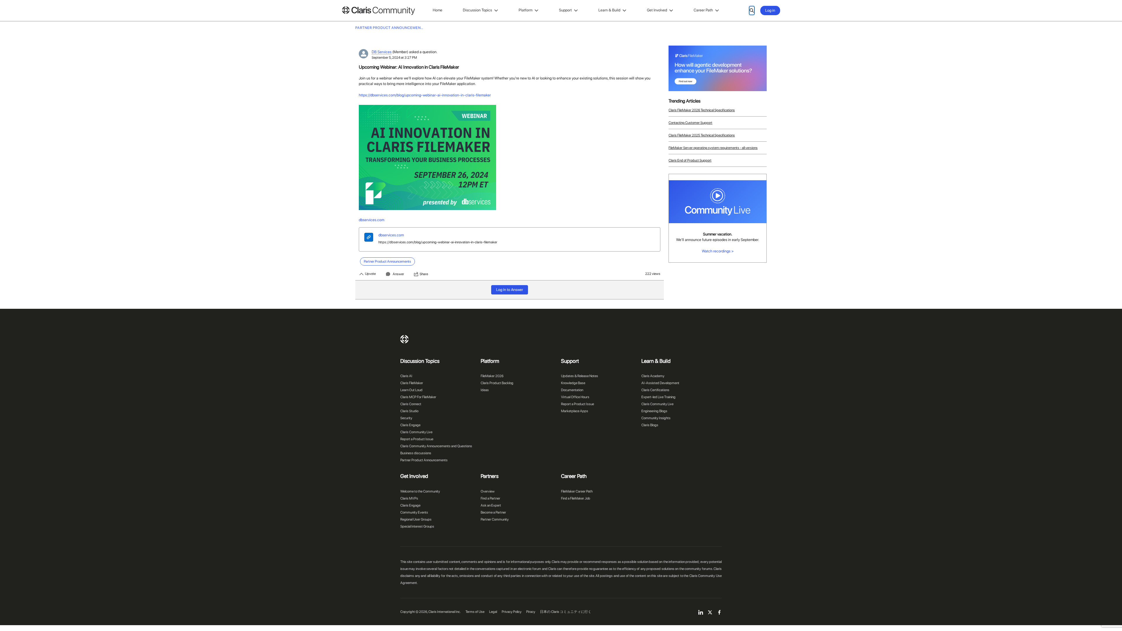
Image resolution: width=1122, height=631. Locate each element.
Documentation (572, 390)
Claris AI (406, 376)
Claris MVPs (409, 498)
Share (424, 274)
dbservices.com (391, 235)
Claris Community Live (416, 432)
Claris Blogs (649, 425)
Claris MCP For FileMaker (418, 397)
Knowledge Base (573, 383)
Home (437, 10)
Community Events (414, 512)
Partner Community (495, 519)
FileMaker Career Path (577, 491)
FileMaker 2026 (492, 376)
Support (565, 10)
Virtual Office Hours (575, 397)
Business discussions (415, 453)
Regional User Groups (416, 519)
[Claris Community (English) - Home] (378, 10)
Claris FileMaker (411, 383)
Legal (493, 611)
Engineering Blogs (654, 411)
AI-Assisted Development (660, 383)
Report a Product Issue (416, 439)
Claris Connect (410, 404)
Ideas (485, 390)
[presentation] (369, 238)
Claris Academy (652, 376)
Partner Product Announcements (424, 460)
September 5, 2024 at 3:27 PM (394, 58)
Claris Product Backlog (497, 383)
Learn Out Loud (411, 390)
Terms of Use (474, 611)
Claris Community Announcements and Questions (436, 446)
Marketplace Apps (574, 411)
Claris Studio (409, 411)
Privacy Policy (512, 611)
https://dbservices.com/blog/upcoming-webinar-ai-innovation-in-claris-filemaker (437, 242)
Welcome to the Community (420, 491)
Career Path (703, 10)
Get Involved (657, 10)
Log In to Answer (509, 289)
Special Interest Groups (417, 526)
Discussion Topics (477, 10)
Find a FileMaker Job (575, 498)
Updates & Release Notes (579, 376)
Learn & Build (609, 10)
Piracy (530, 611)
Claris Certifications (655, 390)
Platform (525, 10)
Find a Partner (490, 498)
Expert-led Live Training (658, 397)
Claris (404, 339)
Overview (488, 491)
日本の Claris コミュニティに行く (565, 611)
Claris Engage (410, 425)
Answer (398, 274)
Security (406, 418)
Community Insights (656, 418)
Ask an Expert (491, 505)
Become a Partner (493, 512)
